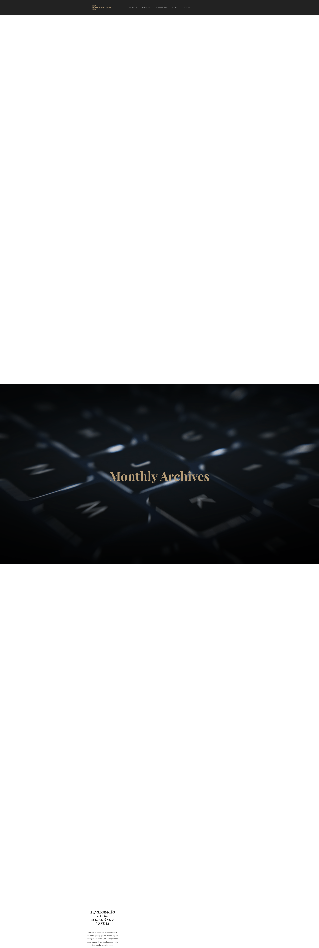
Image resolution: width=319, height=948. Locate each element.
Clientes (146, 7)
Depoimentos (161, 7)
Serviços (133, 7)
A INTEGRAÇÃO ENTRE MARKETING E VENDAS (102, 917)
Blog (174, 7)
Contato (186, 7)
